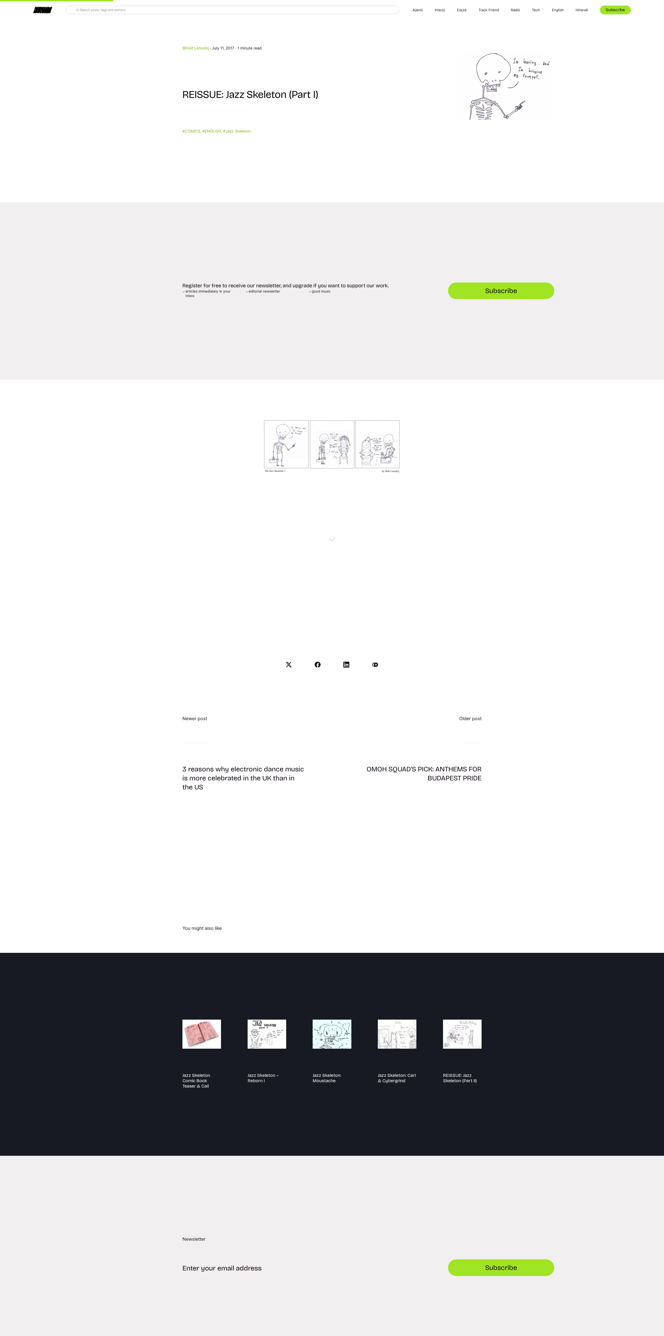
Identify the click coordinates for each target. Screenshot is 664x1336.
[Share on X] (289, 665)
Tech (536, 10)
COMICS (192, 131)
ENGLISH (213, 131)
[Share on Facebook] (318, 665)
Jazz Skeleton (238, 131)
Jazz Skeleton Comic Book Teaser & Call (196, 1081)
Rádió (515, 10)
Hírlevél (582, 10)
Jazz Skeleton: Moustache (327, 1078)
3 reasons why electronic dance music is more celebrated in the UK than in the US (243, 778)
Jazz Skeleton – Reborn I (263, 1078)
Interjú (440, 10)
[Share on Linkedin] (346, 665)
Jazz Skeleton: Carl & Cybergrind (397, 1078)
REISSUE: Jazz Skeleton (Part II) (460, 1078)
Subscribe (615, 9)
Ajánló (418, 10)
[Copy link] (375, 665)
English (558, 10)
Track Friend (488, 10)
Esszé (462, 10)
